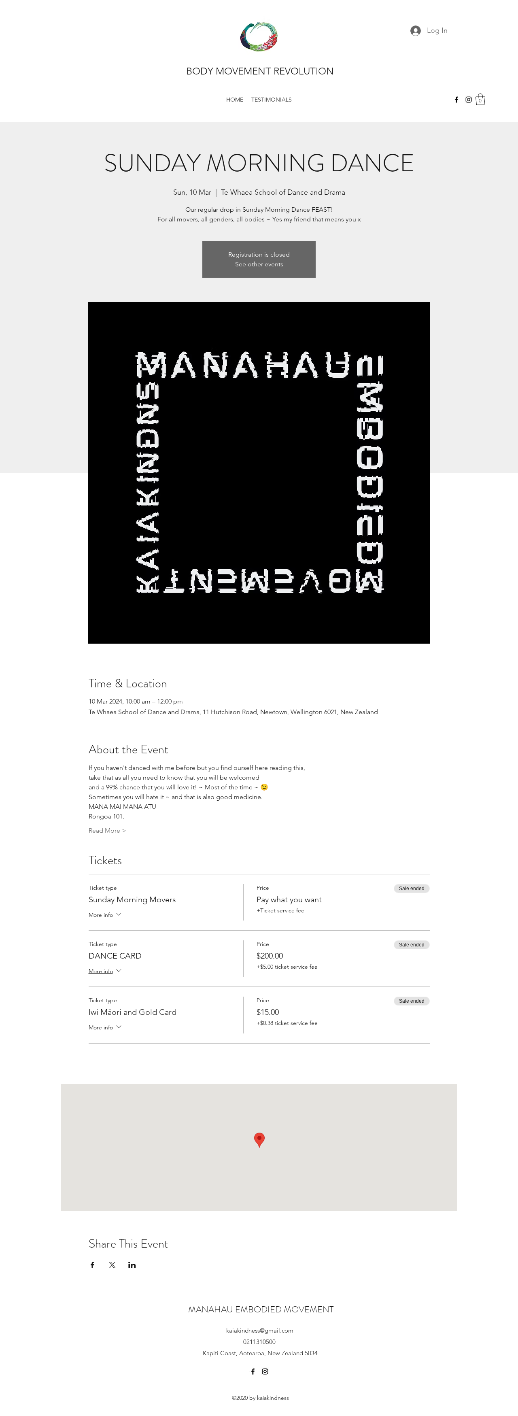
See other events (259, 264)
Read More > (107, 830)
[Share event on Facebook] (92, 1265)
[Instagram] (469, 100)
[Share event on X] (112, 1265)
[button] (480, 99)
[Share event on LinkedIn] (132, 1265)
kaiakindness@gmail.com (259, 1330)
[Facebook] (456, 100)
